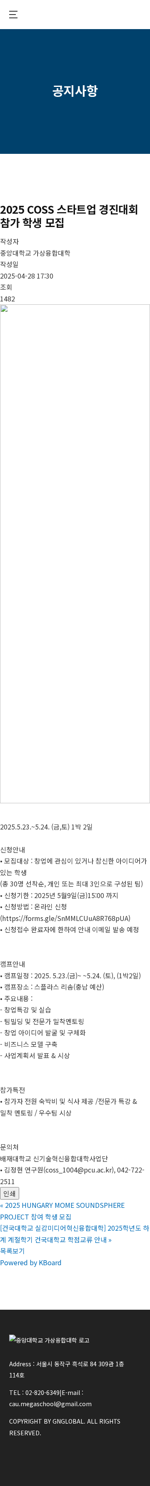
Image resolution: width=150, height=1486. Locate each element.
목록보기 (12, 1251)
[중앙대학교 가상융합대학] (75, 14)
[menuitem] (13, 14)
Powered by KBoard (31, 1262)
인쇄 (9, 1193)
